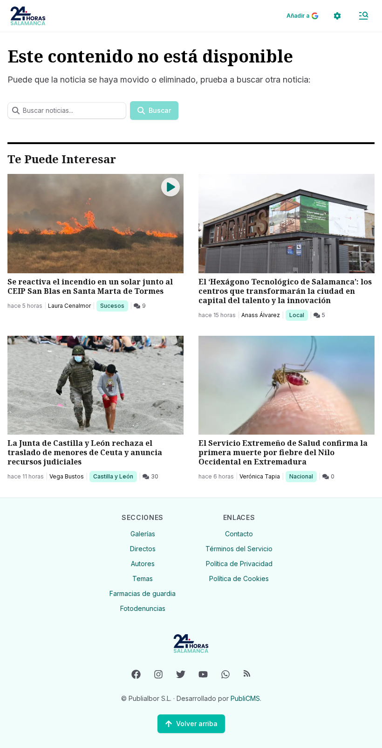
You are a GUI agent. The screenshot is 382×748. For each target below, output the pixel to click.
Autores (143, 564)
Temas (142, 578)
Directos (143, 549)
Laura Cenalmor (69, 305)
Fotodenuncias (142, 608)
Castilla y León (113, 476)
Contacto (239, 534)
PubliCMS (245, 698)
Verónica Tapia (259, 476)
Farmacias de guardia (142, 593)
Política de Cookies (239, 578)
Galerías (142, 534)
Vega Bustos (66, 476)
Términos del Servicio (239, 549)
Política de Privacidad (239, 564)
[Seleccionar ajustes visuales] (337, 16)
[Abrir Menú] (363, 16)
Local (298, 315)
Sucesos (114, 305)
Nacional (303, 476)
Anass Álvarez (260, 315)
